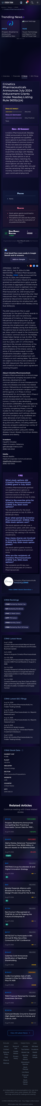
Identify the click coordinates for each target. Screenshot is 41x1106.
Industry (8, 766)
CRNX (15, 275)
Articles (25, 1046)
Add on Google (19, 259)
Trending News (11, 17)
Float (6, 760)
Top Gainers (25, 1049)
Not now (32, 259)
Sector (7, 771)
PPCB (4, 29)
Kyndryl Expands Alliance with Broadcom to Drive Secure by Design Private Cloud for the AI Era (20, 890)
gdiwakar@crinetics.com (13, 447)
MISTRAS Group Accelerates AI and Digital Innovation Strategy (20, 868)
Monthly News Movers (25, 1057)
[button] (21, 2)
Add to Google (34, 1056)
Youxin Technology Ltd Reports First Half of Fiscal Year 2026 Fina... (29, 35)
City (6, 789)
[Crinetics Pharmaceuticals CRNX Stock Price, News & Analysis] (8, 581)
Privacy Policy (15, 1057)
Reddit (35, 1052)
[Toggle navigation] (37, 2)
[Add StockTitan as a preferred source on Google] (36, 266)
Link (5, 780)
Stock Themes (25, 1068)
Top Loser (31, 839)
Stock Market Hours (25, 1082)
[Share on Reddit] (30, 266)
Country (8, 783)
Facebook (34, 1049)
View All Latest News (19, 1033)
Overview (6, 76)
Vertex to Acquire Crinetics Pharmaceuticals (20, 654)
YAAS (24, 29)
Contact (6, 1049)
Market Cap (9, 754)
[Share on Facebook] (33, 266)
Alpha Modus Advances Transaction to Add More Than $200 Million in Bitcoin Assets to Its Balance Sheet (20, 845)
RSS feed (35, 1046)
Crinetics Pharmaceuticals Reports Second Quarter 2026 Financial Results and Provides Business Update (20, 647)
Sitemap (6, 1063)
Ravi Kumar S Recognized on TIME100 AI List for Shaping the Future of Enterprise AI (18, 914)
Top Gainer (31, 819)
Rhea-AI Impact (11, 109)
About (6, 1046)
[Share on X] (27, 266)
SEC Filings (34, 76)
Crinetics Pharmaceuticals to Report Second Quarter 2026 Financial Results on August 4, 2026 (20, 662)
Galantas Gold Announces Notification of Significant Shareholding (16, 958)
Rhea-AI (6, 1060)
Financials (16, 76)
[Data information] (22, 750)
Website (7, 777)
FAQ (6, 1057)
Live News (25, 1072)
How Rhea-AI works (23, 241)
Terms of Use (16, 1047)
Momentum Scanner (25, 1063)
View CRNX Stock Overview (20, 589)
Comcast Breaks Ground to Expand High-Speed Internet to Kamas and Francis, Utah (20, 1016)
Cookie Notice (15, 1052)
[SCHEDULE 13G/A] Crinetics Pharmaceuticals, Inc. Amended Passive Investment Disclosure (18, 730)
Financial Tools (25, 1076)
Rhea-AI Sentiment (13, 115)
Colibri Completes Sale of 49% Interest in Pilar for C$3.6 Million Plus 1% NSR (18, 978)
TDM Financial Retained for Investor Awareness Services (20, 997)
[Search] (32, 2)
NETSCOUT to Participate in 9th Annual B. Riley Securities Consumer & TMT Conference (18, 938)
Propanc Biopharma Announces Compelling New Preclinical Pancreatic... (10, 36)
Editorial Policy (6, 1053)
